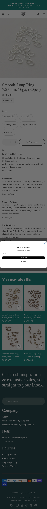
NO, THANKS (23, 261)
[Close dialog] (45, 243)
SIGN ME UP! (23, 257)
